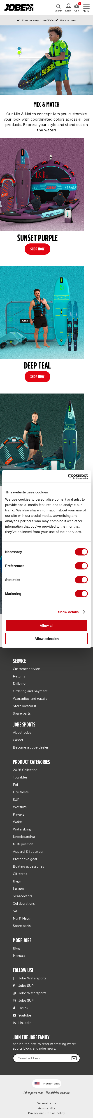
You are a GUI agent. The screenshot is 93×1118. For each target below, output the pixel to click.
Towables (20, 777)
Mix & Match (22, 918)
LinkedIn (24, 1022)
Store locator (23, 706)
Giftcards (20, 873)
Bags (17, 881)
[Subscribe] (74, 1058)
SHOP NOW (37, 249)
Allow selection (47, 639)
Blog (16, 948)
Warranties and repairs (30, 698)
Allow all (46, 625)
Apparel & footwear (28, 851)
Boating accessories (28, 866)
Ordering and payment (30, 691)
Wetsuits (20, 807)
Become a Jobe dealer (30, 747)
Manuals (19, 955)
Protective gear (25, 859)
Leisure (18, 888)
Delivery (19, 683)
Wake (17, 821)
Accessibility (46, 1108)
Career (18, 740)
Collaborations (24, 903)
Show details (68, 612)
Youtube (24, 1015)
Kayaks (18, 814)
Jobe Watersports (31, 978)
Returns (19, 676)
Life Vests (21, 792)
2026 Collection (25, 770)
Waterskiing (22, 829)
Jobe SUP (25, 985)
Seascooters (22, 896)
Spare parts (22, 713)
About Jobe (22, 732)
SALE (17, 911)
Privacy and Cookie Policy (46, 1112)
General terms (46, 1103)
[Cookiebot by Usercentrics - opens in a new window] (68, 476)
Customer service (26, 668)
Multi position (23, 844)
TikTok (22, 1008)
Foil (16, 784)
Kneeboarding (24, 836)
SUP (16, 799)
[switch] (81, 565)
